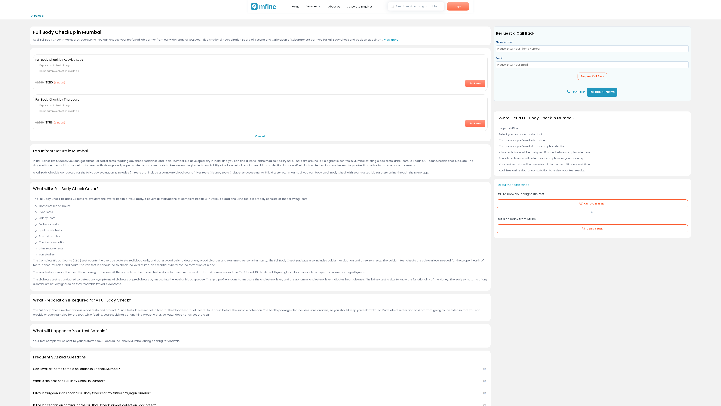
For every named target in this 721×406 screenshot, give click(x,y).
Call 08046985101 (594, 203)
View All (260, 136)
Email (499, 58)
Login (458, 6)
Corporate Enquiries (360, 6)
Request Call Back (592, 76)
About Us (334, 6)
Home (295, 6)
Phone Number (504, 42)
